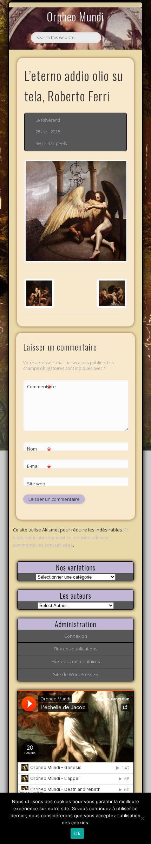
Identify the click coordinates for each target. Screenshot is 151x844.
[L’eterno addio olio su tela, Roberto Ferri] (75, 211)
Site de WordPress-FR (75, 674)
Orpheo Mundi (75, 16)
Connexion (75, 636)
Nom (39, 450)
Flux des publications (75, 648)
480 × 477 (45, 143)
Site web (36, 483)
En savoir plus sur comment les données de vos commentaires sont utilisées (71, 537)
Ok (77, 833)
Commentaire (39, 387)
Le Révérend (47, 120)
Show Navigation (117, 64)
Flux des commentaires (76, 661)
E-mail (39, 467)
